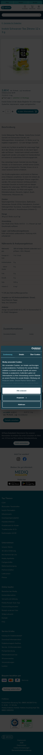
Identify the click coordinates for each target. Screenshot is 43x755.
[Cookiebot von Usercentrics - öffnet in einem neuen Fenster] (31, 348)
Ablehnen (21, 404)
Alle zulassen (21, 391)
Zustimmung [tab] (7, 354)
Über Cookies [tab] (35, 354)
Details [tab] (21, 354)
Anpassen (20, 397)
